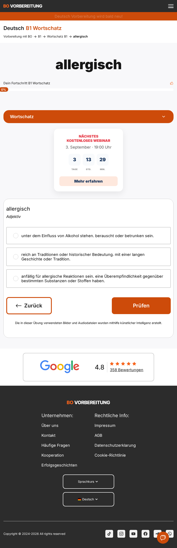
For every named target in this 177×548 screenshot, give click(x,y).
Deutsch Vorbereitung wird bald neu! (89, 16)
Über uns (49, 425)
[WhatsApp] (170, 534)
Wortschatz (22, 116)
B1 (39, 36)
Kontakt (48, 435)
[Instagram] (121, 534)
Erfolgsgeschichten (59, 465)
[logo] (22, 6)
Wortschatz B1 (57, 36)
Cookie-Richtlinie (110, 455)
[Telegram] (157, 534)
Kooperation (52, 455)
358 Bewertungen (126, 370)
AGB (98, 435)
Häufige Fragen (55, 445)
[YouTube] (133, 534)
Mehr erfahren (88, 181)
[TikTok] (109, 534)
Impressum (105, 425)
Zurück (33, 305)
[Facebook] (145, 534)
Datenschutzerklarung (115, 445)
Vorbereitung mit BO (17, 36)
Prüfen (141, 305)
